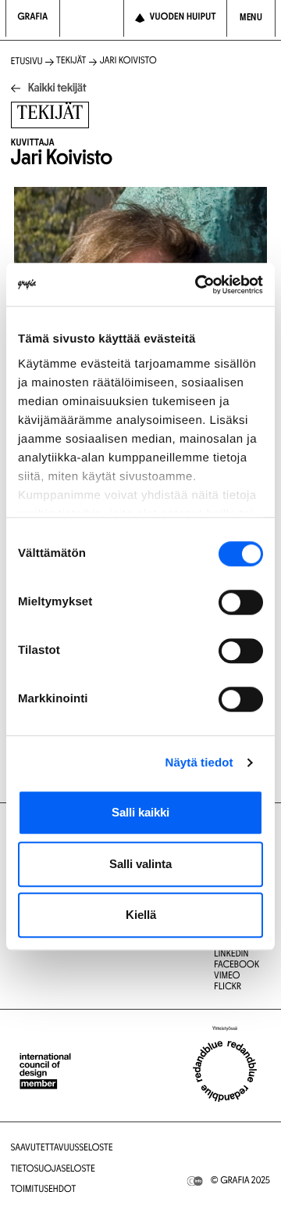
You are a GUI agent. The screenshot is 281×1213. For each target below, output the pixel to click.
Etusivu (27, 62)
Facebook (236, 966)
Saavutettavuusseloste (62, 1149)
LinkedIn (231, 955)
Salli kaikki (140, 812)
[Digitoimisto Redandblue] (224, 1071)
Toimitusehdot (43, 1190)
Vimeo (227, 977)
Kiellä (141, 914)
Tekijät (71, 61)
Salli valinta (140, 863)
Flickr (227, 987)
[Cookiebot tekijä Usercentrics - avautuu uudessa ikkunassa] (198, 285)
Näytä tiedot (199, 763)
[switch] (241, 602)
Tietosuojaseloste (53, 1170)
